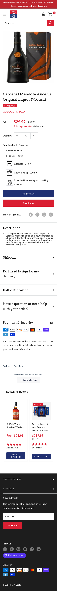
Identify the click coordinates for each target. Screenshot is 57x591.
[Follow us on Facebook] (5, 549)
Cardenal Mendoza (14, 111)
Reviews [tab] (6, 367)
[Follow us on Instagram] (19, 549)
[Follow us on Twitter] (12, 549)
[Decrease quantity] (17, 136)
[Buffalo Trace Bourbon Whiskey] (15, 411)
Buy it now (28, 203)
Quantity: (7, 135)
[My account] (44, 14)
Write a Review (31, 381)
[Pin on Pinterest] (38, 215)
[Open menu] (5, 14)
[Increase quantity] (34, 136)
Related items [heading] (17, 392)
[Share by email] (51, 215)
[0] (51, 14)
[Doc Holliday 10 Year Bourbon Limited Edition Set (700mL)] (41, 411)
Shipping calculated (23, 126)
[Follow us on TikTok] (32, 549)
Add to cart (28, 193)
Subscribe (12, 525)
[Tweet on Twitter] (44, 215)
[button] (15, 446)
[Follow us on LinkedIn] (39, 549)
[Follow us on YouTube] (25, 549)
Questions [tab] (18, 367)
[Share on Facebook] (31, 215)
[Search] (50, 23)
